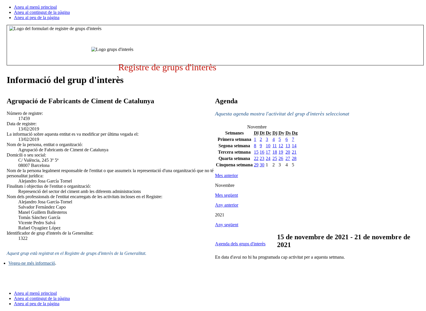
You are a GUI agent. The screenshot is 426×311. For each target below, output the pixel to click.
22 (256, 158)
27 (287, 158)
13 (287, 145)
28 (294, 158)
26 (280, 158)
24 (268, 158)
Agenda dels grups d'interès (240, 243)
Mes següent (226, 195)
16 (262, 152)
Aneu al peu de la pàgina (36, 17)
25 (274, 158)
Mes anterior (226, 175)
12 (280, 145)
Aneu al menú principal (35, 7)
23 (262, 158)
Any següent (226, 224)
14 (294, 145)
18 (274, 152)
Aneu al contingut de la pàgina (42, 12)
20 (287, 152)
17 (268, 152)
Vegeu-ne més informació (31, 263)
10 (268, 145)
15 (256, 152)
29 (256, 164)
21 (294, 152)
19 (280, 152)
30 (262, 164)
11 (274, 145)
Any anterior (226, 205)
